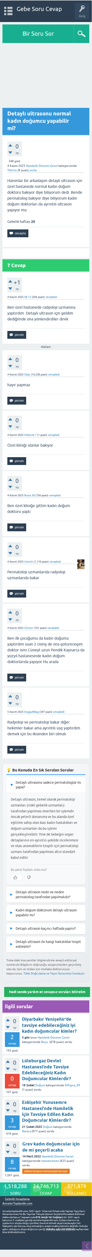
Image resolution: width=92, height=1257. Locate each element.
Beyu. (45, 1042)
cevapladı (51, 296)
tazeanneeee (50, 1161)
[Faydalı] (17, 877)
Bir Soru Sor (38, 33)
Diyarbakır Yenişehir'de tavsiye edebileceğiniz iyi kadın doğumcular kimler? (49, 1025)
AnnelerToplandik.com (17, 1203)
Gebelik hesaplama (17, 1199)
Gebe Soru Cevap (39, 9)
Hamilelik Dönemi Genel (42, 166)
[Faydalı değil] (29, 877)
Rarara (26, 1131)
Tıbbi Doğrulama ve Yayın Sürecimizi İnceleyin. (54, 973)
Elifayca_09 (72, 1085)
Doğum (40, 1085)
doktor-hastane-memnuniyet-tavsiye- (46, 1171)
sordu (33, 170)
